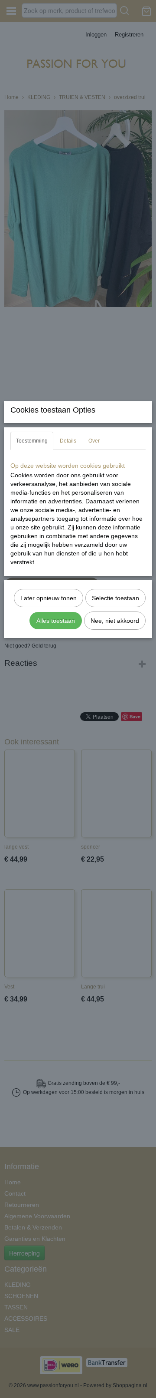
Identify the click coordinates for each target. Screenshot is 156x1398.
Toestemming (32, 441)
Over (94, 441)
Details (68, 441)
